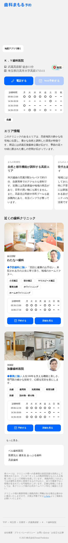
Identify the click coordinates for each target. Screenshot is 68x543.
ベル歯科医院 (15, 451)
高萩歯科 (13, 460)
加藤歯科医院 (15, 368)
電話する (21, 80)
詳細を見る (48, 320)
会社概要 (8, 532)
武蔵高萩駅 (33, 522)
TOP (5, 522)
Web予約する (52, 80)
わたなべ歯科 (15, 260)
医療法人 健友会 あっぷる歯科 (24, 455)
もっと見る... (12, 440)
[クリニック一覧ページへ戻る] (17, 5)
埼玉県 (13, 522)
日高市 (22, 522)
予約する (22, 320)
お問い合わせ (43, 532)
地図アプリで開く (13, 48)
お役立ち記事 (57, 532)
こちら (47, 495)
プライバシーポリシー (24, 532)
